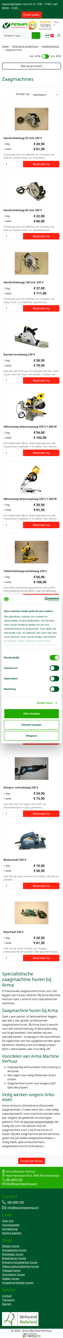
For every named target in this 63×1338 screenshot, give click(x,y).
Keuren (6, 1304)
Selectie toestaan (31, 724)
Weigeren (31, 735)
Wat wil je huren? (31, 66)
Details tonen (45, 702)
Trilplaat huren (11, 1270)
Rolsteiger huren (12, 1254)
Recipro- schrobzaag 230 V (21, 787)
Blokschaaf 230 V (15, 860)
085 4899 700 (14, 1180)
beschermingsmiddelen (39, 1122)
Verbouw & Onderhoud (25, 46)
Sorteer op (22, 94)
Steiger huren (10, 1246)
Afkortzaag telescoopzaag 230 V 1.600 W (30, 426)
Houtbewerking (50, 46)
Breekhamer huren (14, 1258)
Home (5, 46)
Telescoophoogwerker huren (20, 1266)
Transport (8, 1300)
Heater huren (10, 1278)
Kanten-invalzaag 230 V (19, 354)
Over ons (8, 1221)
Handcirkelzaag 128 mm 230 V (23, 282)
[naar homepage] (15, 25)
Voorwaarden (10, 1225)
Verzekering (9, 1229)
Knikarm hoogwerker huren (20, 1262)
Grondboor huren (13, 1274)
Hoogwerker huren (14, 1250)
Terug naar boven (31, 1161)
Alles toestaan (31, 713)
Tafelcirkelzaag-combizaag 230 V (25, 571)
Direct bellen (32, 15)
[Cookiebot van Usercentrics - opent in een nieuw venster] (45, 599)
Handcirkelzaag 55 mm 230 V (23, 138)
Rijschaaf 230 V (14, 932)
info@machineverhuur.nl (21, 1184)
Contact (7, 1296)
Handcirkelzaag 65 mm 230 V (23, 210)
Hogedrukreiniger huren (17, 1282)
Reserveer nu (41, 164)
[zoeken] (36, 35)
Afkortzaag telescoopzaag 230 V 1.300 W (30, 499)
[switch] (54, 668)
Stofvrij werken (11, 1233)
